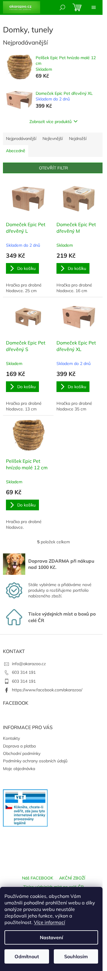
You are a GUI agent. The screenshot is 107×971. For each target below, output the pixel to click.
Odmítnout (27, 956)
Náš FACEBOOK (37, 878)
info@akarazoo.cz (29, 663)
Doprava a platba (19, 746)
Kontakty (11, 738)
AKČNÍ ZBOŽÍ (72, 878)
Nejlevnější (53, 138)
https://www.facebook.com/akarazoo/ (47, 690)
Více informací (49, 922)
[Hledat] (62, 7)
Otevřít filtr (53, 168)
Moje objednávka (19, 768)
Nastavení (51, 937)
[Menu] (94, 7)
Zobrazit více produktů (50, 121)
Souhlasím (76, 956)
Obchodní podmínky (21, 753)
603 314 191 (24, 672)
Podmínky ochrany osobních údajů (35, 761)
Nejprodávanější (21, 138)
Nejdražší (77, 138)
